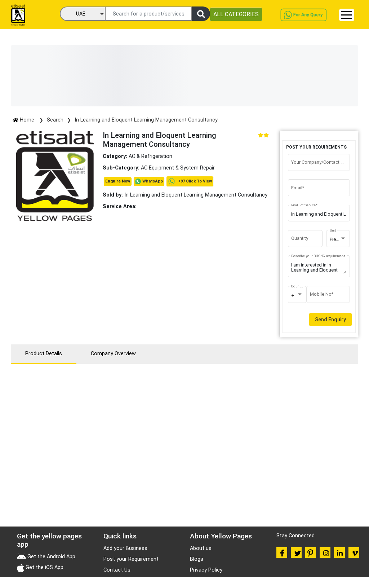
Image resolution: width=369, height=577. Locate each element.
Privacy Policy (206, 570)
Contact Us (116, 570)
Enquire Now (117, 181)
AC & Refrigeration (150, 156)
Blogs (196, 559)
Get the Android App (50, 557)
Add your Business (125, 548)
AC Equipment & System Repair (178, 168)
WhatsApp (152, 181)
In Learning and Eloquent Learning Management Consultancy (146, 120)
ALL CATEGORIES (236, 14)
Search (55, 120)
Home (27, 120)
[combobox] (338, 239)
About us (201, 548)
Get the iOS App (43, 567)
